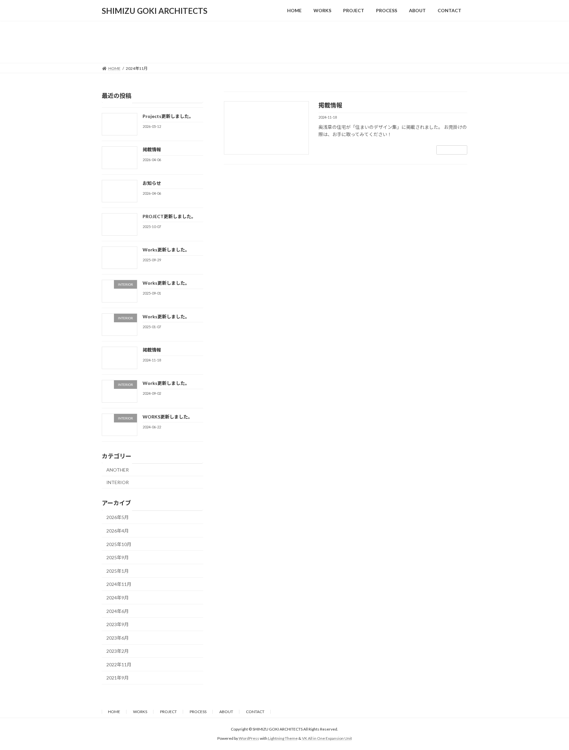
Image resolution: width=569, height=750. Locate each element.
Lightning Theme (283, 738)
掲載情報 (330, 105)
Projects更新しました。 (168, 116)
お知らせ (152, 183)
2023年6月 (117, 637)
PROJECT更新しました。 (169, 216)
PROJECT (168, 711)
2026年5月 (117, 517)
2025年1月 (117, 570)
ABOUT (226, 711)
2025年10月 (118, 544)
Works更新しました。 (166, 249)
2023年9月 (117, 624)
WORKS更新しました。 (168, 416)
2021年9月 (117, 677)
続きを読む (452, 149)
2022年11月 (118, 664)
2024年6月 (117, 611)
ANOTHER (117, 470)
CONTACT (255, 711)
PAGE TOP (549, 721)
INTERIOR (117, 482)
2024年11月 (118, 584)
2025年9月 (117, 557)
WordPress (249, 738)
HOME (114, 711)
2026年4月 (117, 531)
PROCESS (198, 711)
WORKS (140, 711)
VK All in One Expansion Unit (327, 738)
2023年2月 (117, 651)
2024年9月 (117, 597)
